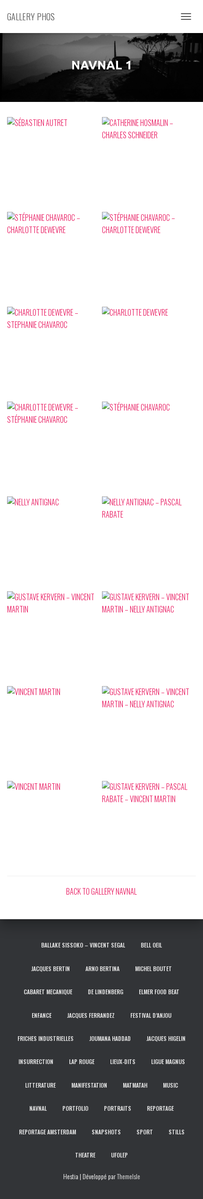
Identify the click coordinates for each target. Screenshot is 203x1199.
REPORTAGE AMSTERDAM (47, 1132)
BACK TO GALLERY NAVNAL (101, 891)
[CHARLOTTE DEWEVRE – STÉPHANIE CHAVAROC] (54, 448)
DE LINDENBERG (105, 992)
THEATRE (85, 1155)
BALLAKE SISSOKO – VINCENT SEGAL (83, 945)
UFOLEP (119, 1155)
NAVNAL (38, 1108)
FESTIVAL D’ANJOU (150, 1015)
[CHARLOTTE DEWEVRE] (149, 354)
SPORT (144, 1132)
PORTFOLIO (75, 1108)
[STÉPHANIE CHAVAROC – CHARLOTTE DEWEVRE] (54, 259)
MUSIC (170, 1085)
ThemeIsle (128, 1176)
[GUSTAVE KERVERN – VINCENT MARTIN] (54, 638)
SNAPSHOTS (106, 1132)
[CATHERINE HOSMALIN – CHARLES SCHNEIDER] (149, 164)
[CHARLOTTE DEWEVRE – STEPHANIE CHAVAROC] (54, 354)
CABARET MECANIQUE (48, 992)
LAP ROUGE (81, 1061)
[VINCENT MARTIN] (54, 733)
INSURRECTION (35, 1061)
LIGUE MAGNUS (168, 1061)
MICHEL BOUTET (153, 968)
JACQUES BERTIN (50, 968)
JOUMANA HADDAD (110, 1038)
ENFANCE (41, 1015)
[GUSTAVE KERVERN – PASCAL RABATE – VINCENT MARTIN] (149, 828)
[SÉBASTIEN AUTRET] (54, 164)
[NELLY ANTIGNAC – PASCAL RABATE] (149, 543)
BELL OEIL (151, 945)
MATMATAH (135, 1085)
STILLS (177, 1132)
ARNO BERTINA (102, 968)
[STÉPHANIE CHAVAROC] (149, 448)
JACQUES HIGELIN (166, 1038)
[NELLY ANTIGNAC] (54, 543)
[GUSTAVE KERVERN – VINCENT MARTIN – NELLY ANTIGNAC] (149, 638)
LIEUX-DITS (122, 1061)
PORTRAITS (117, 1108)
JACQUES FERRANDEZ (91, 1015)
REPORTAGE (160, 1108)
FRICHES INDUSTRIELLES (45, 1038)
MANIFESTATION (89, 1085)
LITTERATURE (40, 1085)
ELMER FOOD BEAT (159, 992)
